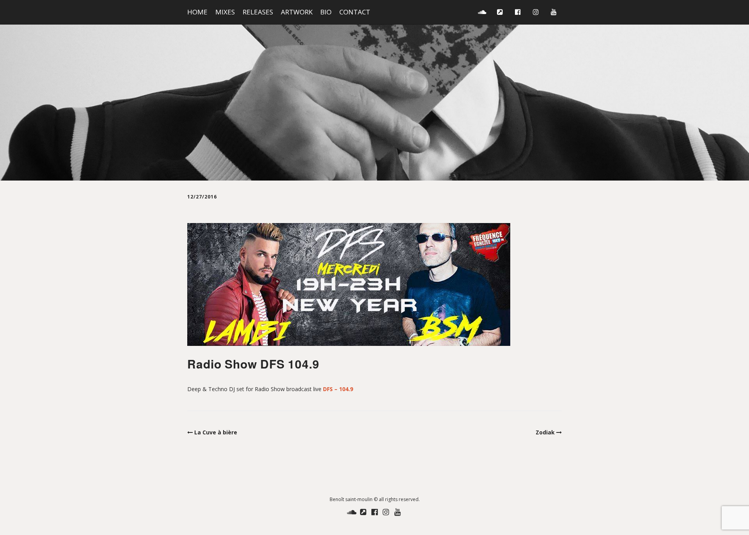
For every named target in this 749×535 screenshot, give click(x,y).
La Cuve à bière (215, 432)
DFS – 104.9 (338, 389)
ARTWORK (296, 11)
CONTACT (354, 11)
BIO (326, 11)
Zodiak (545, 432)
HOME (197, 11)
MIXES (225, 11)
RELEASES (258, 11)
